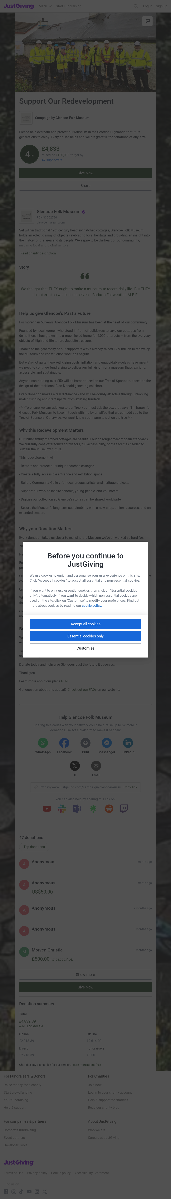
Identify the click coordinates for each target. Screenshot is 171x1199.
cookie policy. (92, 606)
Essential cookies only (85, 636)
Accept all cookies (86, 624)
